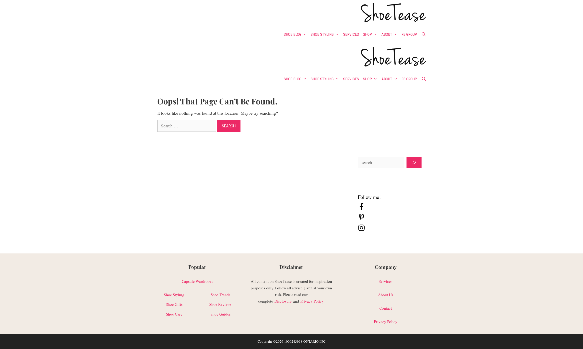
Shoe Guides (220, 314)
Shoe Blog (292, 34)
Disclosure (283, 301)
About (386, 34)
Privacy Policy (312, 301)
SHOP (367, 34)
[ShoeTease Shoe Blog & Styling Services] (393, 13)
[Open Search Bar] (423, 34)
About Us (385, 294)
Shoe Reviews (220, 304)
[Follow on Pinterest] (361, 219)
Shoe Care (174, 314)
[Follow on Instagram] (361, 230)
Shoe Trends (220, 294)
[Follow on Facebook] (361, 209)
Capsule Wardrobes (197, 281)
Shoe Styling (322, 34)
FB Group (409, 34)
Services (351, 34)
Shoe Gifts (174, 304)
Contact (385, 308)
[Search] (414, 162)
